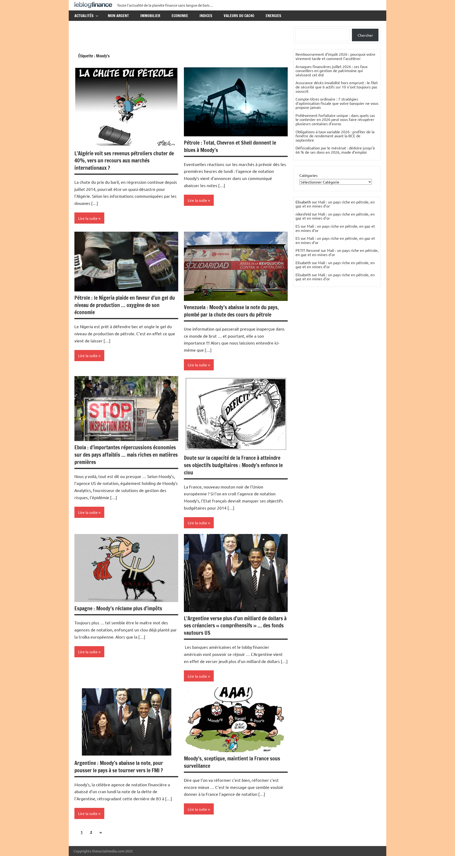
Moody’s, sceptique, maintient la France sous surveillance (232, 762)
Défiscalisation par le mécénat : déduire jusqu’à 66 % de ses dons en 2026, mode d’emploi (335, 149)
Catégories (308, 175)
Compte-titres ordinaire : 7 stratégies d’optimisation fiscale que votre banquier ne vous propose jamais (337, 103)
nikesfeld (303, 214)
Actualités (84, 15)
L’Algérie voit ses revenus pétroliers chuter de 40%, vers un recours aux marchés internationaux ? (124, 161)
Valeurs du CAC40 (239, 15)
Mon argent (118, 15)
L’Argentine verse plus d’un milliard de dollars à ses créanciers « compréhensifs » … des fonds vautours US (235, 626)
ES (298, 226)
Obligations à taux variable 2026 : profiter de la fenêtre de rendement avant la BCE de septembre (335, 135)
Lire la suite (88, 218)
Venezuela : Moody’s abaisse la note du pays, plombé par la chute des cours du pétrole (231, 311)
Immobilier (150, 15)
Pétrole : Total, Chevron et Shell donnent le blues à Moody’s (230, 146)
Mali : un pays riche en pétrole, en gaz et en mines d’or (335, 203)
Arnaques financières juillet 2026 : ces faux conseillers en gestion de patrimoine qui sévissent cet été (332, 70)
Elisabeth (303, 262)
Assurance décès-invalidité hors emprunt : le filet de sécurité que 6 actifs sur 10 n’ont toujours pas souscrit (337, 86)
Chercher (365, 35)
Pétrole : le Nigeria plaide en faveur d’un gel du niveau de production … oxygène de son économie (124, 305)
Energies (273, 15)
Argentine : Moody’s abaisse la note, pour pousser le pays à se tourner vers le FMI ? (118, 766)
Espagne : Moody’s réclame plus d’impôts (118, 608)
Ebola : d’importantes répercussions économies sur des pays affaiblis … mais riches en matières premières (126, 455)
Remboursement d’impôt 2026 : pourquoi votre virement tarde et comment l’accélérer (335, 56)
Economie (180, 15)
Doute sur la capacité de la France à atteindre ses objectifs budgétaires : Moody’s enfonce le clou (233, 465)
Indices (206, 15)
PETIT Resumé (308, 250)
